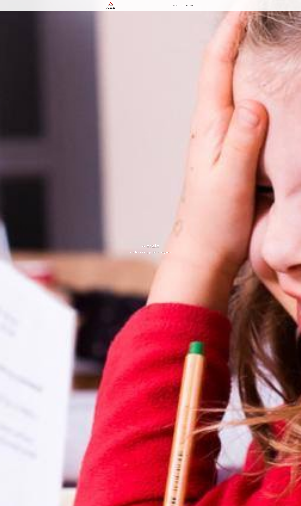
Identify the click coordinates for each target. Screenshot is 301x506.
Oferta (182, 5)
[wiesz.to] (110, 5)
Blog (187, 5)
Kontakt (192, 5)
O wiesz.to (175, 5)
